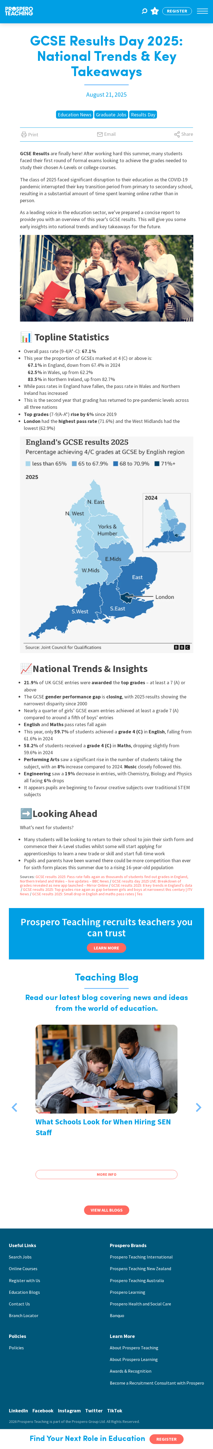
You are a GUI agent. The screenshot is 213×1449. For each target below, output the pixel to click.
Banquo (117, 1315)
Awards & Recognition (130, 1371)
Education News (75, 114)
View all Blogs (107, 1210)
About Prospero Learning (134, 1359)
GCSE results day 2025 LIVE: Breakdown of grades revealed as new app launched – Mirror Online (100, 883)
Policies (16, 1347)
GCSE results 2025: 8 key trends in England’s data (151, 885)
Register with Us (24, 1280)
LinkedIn (18, 1410)
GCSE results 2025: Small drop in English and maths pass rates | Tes (87, 893)
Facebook (43, 1410)
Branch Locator (23, 1315)
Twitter (94, 1410)
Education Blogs (24, 1292)
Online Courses (23, 1268)
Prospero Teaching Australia (137, 1280)
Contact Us (19, 1304)
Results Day (143, 114)
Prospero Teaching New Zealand (140, 1268)
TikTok (114, 1410)
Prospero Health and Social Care (140, 1304)
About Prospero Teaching (134, 1347)
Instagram (69, 1410)
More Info (106, 1174)
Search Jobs (20, 1257)
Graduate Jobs (111, 114)
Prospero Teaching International (141, 1257)
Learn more (106, 948)
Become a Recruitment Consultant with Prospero (157, 1383)
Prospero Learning (127, 1292)
